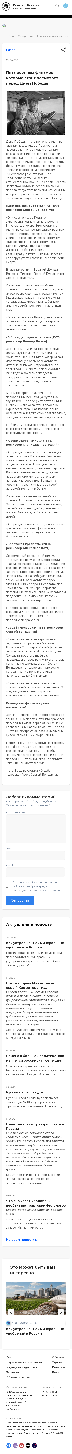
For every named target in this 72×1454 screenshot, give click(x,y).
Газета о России (26, 5)
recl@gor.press (49, 1395)
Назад (11, 50)
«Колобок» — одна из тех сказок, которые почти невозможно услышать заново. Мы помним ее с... (33, 1223)
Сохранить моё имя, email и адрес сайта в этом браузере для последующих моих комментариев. (36, 886)
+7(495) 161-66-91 (49, 1392)
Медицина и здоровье (21, 1367)
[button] (61, 1312)
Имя (9, 848)
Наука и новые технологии (24, 1362)
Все (11, 36)
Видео (56, 1372)
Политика (59, 1367)
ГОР (15, 1323)
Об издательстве (18, 1377)
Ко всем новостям (22, 1240)
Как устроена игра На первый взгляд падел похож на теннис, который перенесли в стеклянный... (33, 1179)
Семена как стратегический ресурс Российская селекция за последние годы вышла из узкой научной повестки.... (36, 1070)
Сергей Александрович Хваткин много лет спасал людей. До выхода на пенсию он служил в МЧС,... (35, 1034)
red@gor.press (13, 1409)
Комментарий (15, 812)
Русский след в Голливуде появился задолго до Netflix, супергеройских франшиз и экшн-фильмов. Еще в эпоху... (35, 1102)
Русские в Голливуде (24, 1092)
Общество (25, 36)
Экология (12, 1372)
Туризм (57, 1362)
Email (10, 865)
